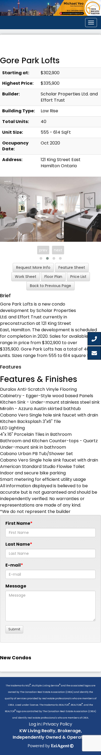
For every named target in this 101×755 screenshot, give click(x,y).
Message (15, 586)
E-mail (13, 565)
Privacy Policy (57, 724)
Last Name (17, 544)
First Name (17, 523)
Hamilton (20, 330)
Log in (35, 724)
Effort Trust (30, 317)
